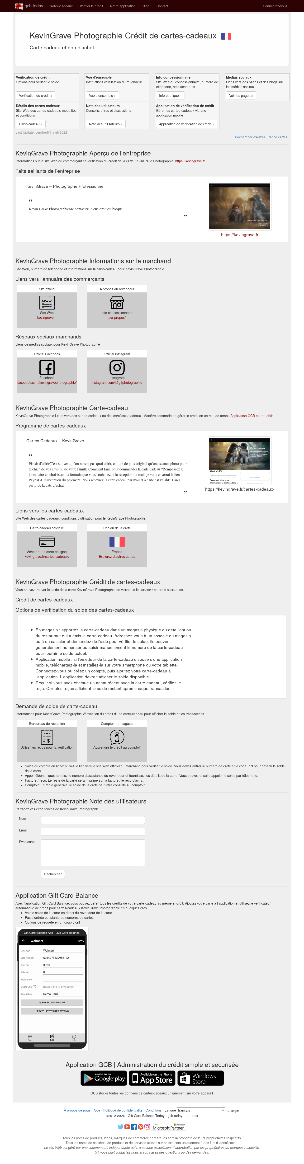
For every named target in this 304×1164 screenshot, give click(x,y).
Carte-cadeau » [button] (31, 124)
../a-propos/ (117, 317)
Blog (146, 6)
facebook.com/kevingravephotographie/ (47, 382)
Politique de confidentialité (122, 1110)
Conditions (154, 1110)
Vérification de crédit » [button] (35, 95)
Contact (162, 6)
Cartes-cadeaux (61, 6)
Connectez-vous (275, 6)
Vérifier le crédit (91, 6)
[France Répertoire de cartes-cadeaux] (226, 35)
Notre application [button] (123, 6)
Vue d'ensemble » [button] (102, 95)
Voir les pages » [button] (241, 95)
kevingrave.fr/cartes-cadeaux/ (47, 556)
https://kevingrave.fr (190, 161)
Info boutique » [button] (170, 95)
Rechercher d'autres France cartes (261, 137)
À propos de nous (77, 1110)
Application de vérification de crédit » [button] (186, 124)
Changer (233, 1110)
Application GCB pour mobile (252, 415)
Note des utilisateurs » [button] (106, 124)
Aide (97, 1110)
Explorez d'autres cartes (117, 556)
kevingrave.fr (47, 317)
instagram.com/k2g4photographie (117, 382)
